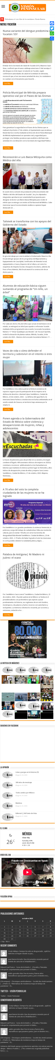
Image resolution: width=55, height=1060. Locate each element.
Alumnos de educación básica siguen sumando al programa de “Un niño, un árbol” (25, 289)
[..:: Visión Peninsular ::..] (27, 7)
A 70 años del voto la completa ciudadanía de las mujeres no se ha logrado (23, 493)
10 (12, 930)
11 (20, 930)
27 (35, 936)
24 (12, 936)
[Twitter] (51, 28)
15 (50, 930)
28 (43, 936)
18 (20, 933)
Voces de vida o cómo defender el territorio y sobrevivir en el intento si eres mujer (27, 354)
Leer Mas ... (8, 83)
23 (4, 936)
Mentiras (19, 803)
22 (50, 933)
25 (20, 936)
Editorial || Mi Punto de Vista (26, 813)
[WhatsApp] (51, 33)
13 (35, 930)
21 (43, 933)
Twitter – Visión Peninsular (13, 991)
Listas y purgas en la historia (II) (27, 772)
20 (35, 933)
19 (27, 933)
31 (12, 939)
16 (4, 933)
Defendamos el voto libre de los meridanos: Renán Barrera (25, 19)
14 (43, 930)
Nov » (8, 941)
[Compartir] (51, 38)
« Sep (3, 941)
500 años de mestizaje (24, 782)
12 (27, 930)
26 (27, 936)
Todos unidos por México (25, 793)
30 (4, 939)
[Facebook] (51, 23)
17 (12, 933)
